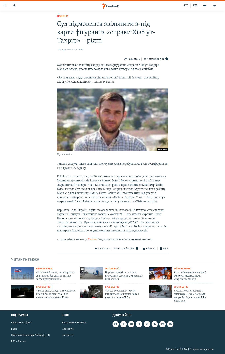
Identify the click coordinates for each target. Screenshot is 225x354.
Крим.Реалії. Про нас (74, 323)
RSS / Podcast (18, 341)
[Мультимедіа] (205, 5)
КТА (195, 5)
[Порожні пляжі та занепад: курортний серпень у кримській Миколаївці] (91, 273)
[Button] (132, 59)
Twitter (92, 239)
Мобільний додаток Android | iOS (30, 335)
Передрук (67, 329)
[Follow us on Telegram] (139, 324)
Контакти (67, 335)
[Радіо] (215, 5)
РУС (186, 5)
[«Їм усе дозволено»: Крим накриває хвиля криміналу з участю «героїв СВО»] (91, 291)
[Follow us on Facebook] (115, 324)
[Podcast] (162, 324)
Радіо (14, 329)
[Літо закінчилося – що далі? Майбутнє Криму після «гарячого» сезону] (160, 273)
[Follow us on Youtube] (131, 324)
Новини (62, 16)
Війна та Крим (44, 268)
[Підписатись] (170, 324)
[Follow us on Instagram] (147, 324)
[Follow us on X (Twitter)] (123, 324)
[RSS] (155, 324)
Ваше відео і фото (21, 323)
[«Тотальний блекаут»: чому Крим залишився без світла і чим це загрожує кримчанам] (22, 273)
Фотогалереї (112, 268)
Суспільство (43, 287)
